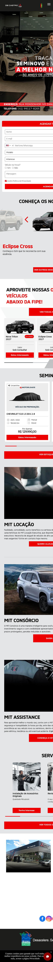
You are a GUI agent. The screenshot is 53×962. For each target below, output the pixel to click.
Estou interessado (20, 355)
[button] (27, 219)
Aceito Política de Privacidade (19, 181)
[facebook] (42, 919)
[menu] (49, 4)
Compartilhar (15, 385)
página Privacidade (31, 958)
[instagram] (49, 919)
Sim (9, 168)
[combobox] (9, 145)
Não (16, 168)
